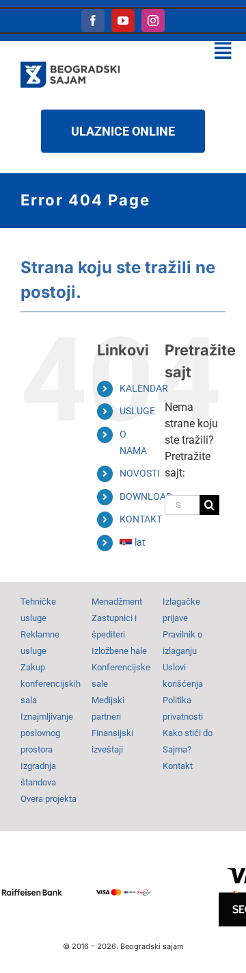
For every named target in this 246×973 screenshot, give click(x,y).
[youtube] (123, 20)
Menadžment (117, 601)
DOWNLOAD (146, 496)
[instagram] (153, 20)
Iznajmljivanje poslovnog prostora (46, 733)
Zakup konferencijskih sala (50, 683)
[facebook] (93, 20)
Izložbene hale (119, 651)
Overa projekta (48, 799)
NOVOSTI (140, 473)
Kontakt (178, 766)
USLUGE (137, 410)
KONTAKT (141, 519)
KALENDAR (144, 388)
